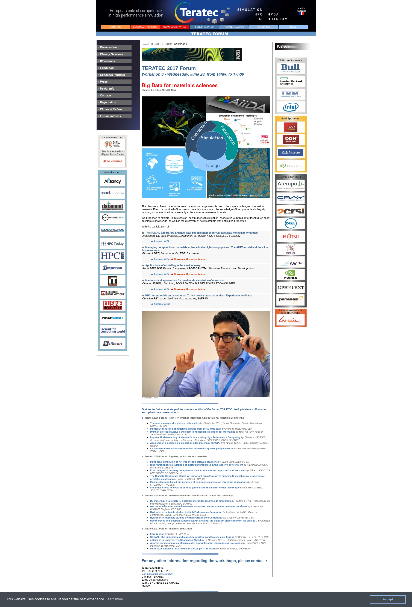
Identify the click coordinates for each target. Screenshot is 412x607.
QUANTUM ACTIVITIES (174, 27)
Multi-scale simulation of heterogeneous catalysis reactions (184, 462)
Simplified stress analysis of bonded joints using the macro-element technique (194, 487)
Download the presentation (189, 259)
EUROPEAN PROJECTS (145, 27)
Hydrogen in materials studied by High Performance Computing (186, 512)
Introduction (157, 534)
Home (145, 44)
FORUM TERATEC (204, 27)
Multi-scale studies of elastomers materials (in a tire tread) (183, 548)
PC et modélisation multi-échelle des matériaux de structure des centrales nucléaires (199, 506)
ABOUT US (115, 27)
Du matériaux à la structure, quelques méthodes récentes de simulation (190, 501)
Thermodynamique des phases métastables (175, 423)
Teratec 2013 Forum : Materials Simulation (168, 528)
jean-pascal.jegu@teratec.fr (157, 574)
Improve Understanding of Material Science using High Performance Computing (195, 437)
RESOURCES (264, 27)
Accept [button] (388, 599)
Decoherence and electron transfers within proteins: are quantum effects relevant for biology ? (204, 520)
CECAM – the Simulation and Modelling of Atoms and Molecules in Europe (192, 537)
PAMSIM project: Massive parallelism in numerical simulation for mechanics (192, 431)
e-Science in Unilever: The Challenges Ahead (175, 540)
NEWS (293, 27)
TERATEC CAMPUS (234, 27)
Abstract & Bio (161, 241)
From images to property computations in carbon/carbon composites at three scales (198, 470)
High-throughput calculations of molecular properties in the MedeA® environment (196, 465)
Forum (163, 417)
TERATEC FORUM (161, 44)
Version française (301, 9)
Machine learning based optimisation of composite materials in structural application (198, 482)
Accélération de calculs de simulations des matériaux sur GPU (185, 443)
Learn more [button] (114, 599)
